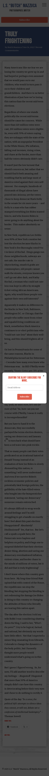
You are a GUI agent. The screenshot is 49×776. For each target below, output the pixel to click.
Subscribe (24, 396)
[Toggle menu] (44, 4)
